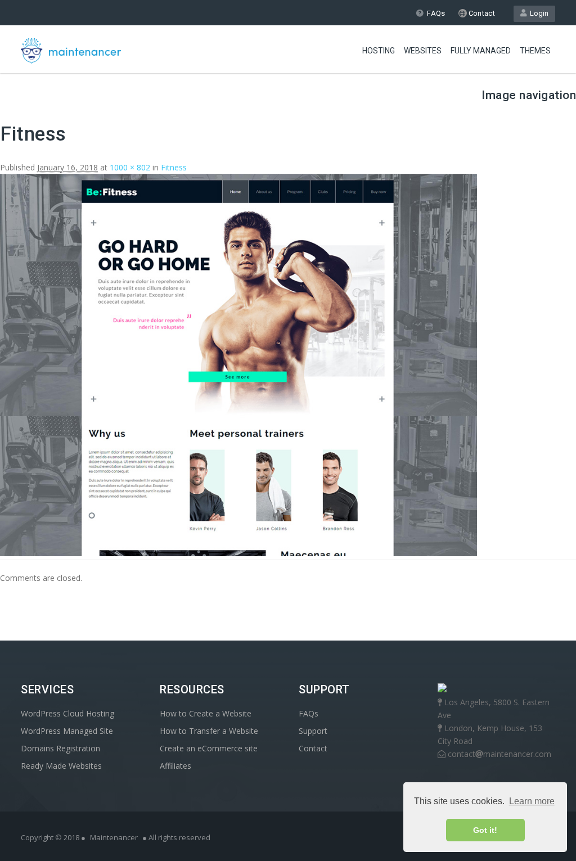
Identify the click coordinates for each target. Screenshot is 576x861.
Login (537, 13)
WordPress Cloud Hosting (67, 713)
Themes (535, 50)
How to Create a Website (205, 713)
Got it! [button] (485, 830)
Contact (481, 13)
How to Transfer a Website (209, 730)
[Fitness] (238, 553)
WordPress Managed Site (67, 730)
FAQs (436, 13)
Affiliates (175, 765)
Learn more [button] (532, 801)
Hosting (378, 50)
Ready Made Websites (61, 765)
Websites (423, 50)
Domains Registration (60, 748)
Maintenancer (114, 837)
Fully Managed (481, 50)
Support (313, 730)
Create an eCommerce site (209, 748)
